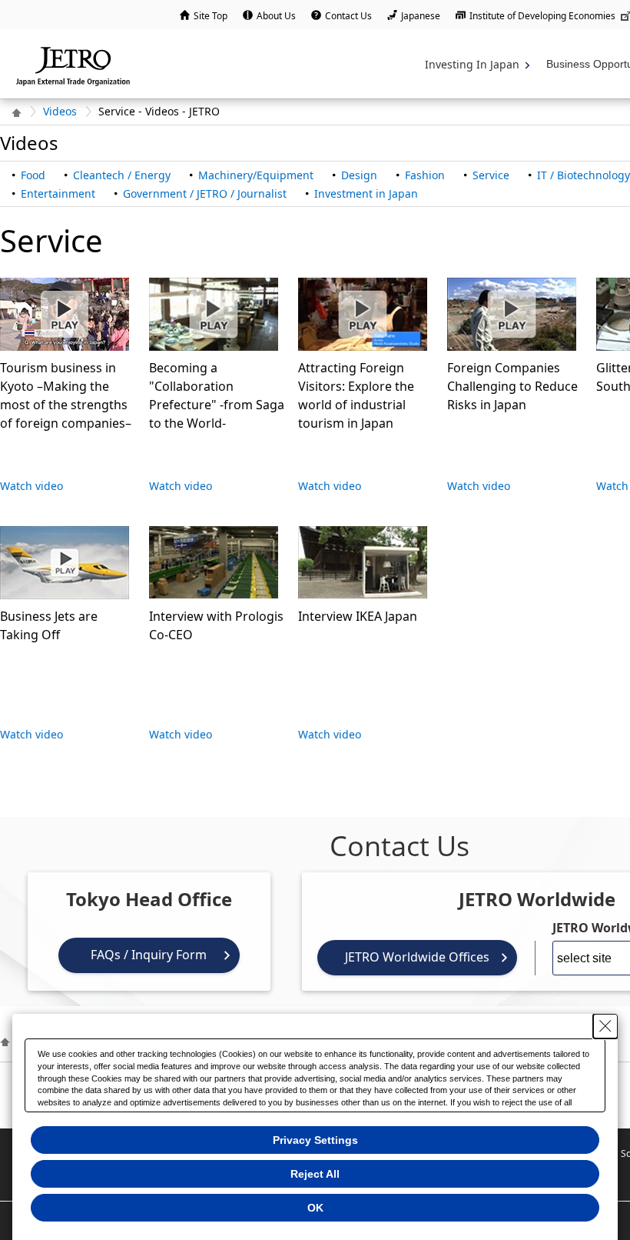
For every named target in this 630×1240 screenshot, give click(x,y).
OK (315, 1208)
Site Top (210, 15)
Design (359, 175)
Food (33, 175)
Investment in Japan (366, 193)
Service (490, 175)
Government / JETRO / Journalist (205, 193)
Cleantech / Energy (122, 175)
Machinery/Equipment (255, 175)
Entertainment (58, 193)
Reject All (315, 1174)
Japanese (420, 15)
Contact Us (348, 15)
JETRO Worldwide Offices (417, 956)
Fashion (425, 175)
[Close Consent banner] (605, 1026)
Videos (60, 111)
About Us (276, 15)
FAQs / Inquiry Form (149, 954)
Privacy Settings (315, 1140)
